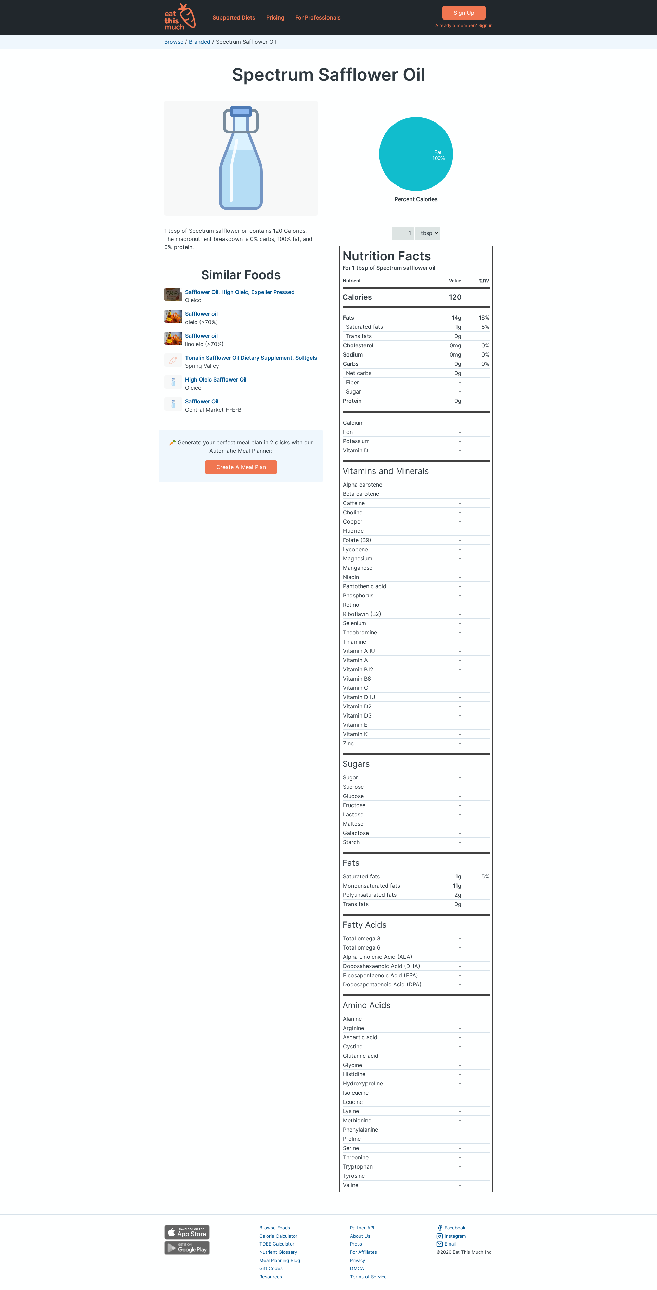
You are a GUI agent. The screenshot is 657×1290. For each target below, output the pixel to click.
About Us (360, 1236)
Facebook (455, 1227)
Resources (270, 1276)
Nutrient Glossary (278, 1252)
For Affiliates (363, 1252)
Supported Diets (233, 17)
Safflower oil (201, 313)
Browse (173, 41)
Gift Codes (271, 1268)
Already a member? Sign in (464, 25)
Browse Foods (274, 1227)
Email (450, 1244)
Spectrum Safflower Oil (328, 74)
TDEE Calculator (276, 1244)
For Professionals (318, 17)
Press (356, 1244)
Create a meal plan (241, 467)
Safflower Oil (201, 401)
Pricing (275, 17)
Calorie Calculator (278, 1236)
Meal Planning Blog (279, 1260)
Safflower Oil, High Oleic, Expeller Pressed (240, 291)
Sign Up (464, 12)
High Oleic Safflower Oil (215, 379)
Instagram (455, 1236)
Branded (199, 41)
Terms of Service (368, 1276)
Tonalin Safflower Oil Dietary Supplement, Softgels (251, 357)
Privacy (357, 1260)
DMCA (357, 1268)
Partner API (362, 1227)
